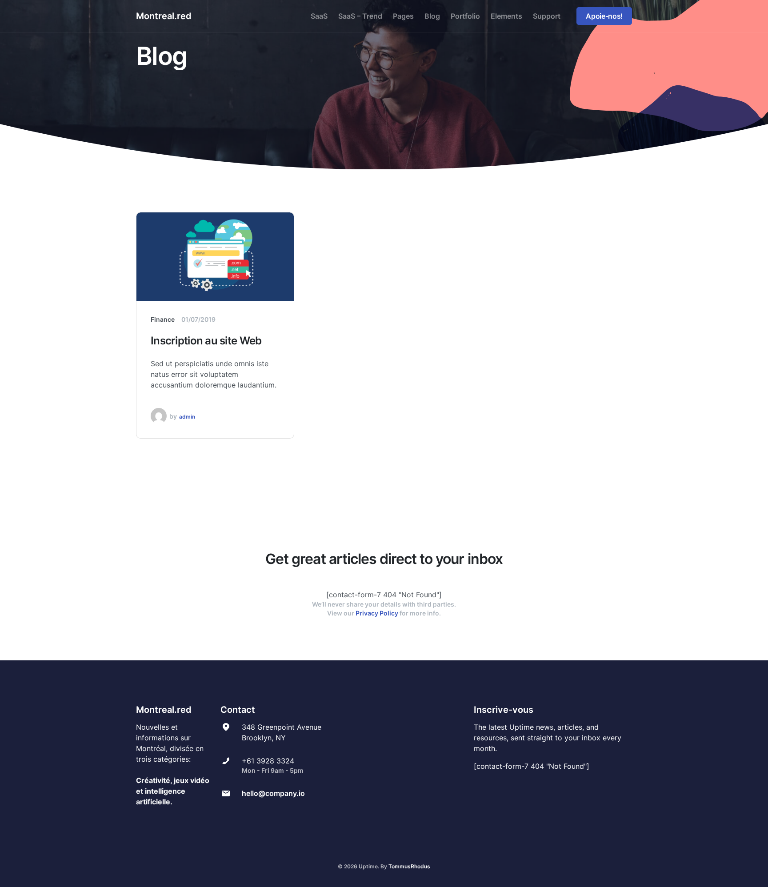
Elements (506, 16)
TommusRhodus (409, 866)
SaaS (319, 16)
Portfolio (465, 16)
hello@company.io (273, 793)
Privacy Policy (377, 613)
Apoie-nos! (604, 16)
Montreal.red (164, 16)
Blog (432, 16)
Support (546, 16)
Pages (403, 16)
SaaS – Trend (360, 16)
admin (187, 416)
